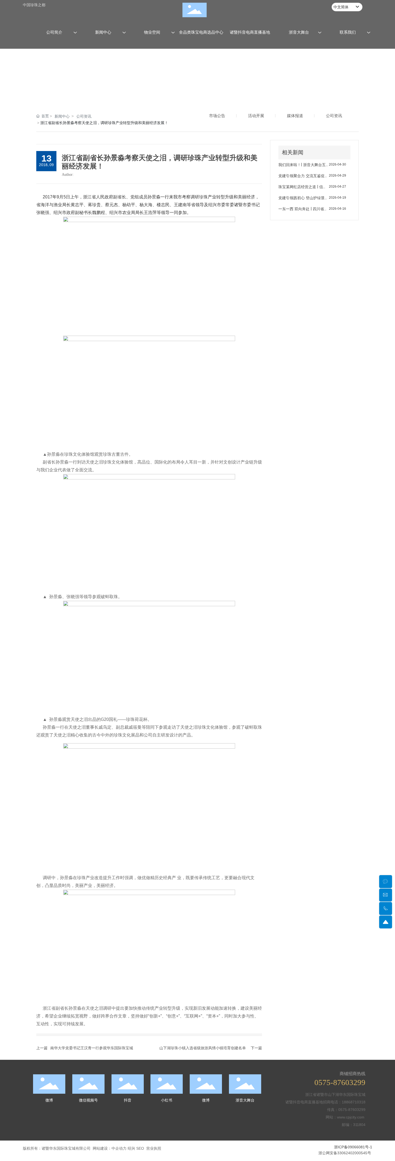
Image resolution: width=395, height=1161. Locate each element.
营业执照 (153, 1148)
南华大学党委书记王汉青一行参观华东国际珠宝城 (91, 1048)
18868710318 (353, 1102)
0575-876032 (349, 1109)
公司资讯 (83, 116)
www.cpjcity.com (351, 1117)
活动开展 (256, 115)
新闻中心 (62, 116)
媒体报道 (295, 115)
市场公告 (217, 115)
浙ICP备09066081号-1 (353, 1147)
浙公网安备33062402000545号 (344, 1153)
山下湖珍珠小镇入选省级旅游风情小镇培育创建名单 (202, 1048)
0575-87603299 (339, 1082)
